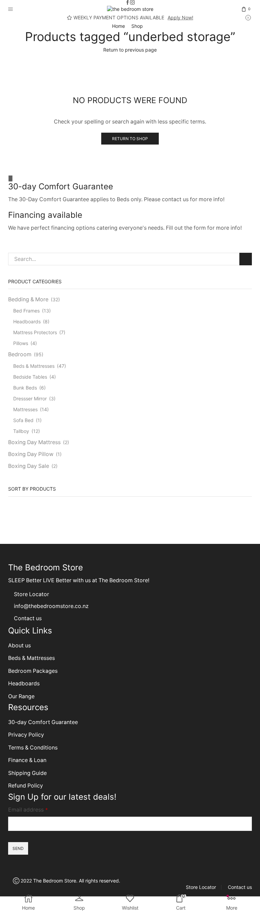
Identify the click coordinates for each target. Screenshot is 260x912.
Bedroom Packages (33, 671)
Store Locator (31, 594)
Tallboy (21, 431)
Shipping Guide (27, 773)
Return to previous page (130, 50)
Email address (28, 809)
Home (118, 26)
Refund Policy (25, 785)
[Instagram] (132, 2)
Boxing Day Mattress (34, 442)
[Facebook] (127, 2)
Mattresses (25, 409)
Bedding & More (28, 299)
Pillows (20, 343)
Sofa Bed (23, 420)
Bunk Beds (25, 388)
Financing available (45, 215)
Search (245, 259)
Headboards (27, 321)
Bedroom (19, 354)
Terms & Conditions (33, 747)
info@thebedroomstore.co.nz (51, 606)
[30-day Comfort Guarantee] (10, 178)
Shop (137, 26)
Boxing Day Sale (28, 466)
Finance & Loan (27, 760)
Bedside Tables (30, 377)
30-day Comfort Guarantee (60, 186)
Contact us (28, 618)
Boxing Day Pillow (30, 454)
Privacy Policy (26, 735)
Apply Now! (180, 17)
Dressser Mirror (30, 398)
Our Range (21, 696)
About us (19, 645)
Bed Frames (26, 311)
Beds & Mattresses (34, 366)
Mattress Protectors (35, 332)
